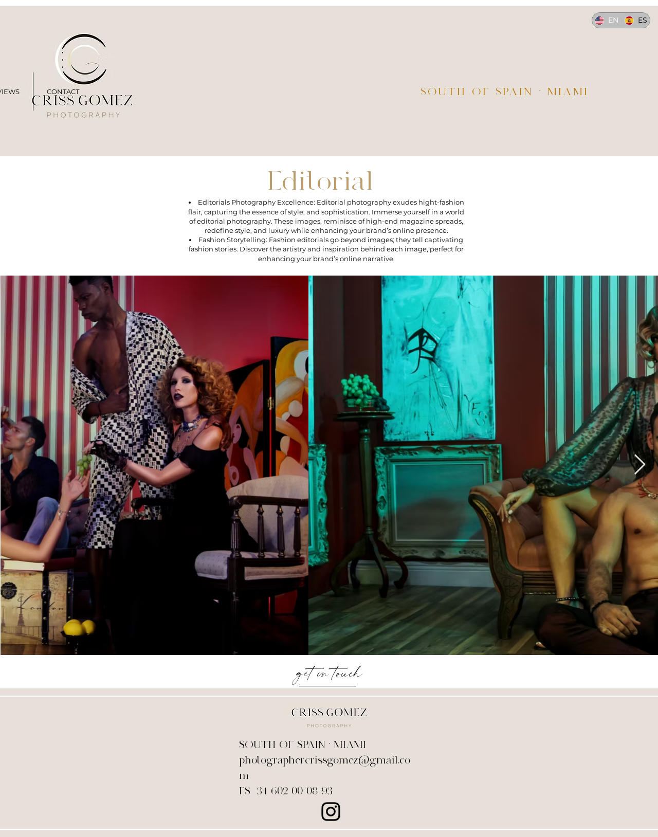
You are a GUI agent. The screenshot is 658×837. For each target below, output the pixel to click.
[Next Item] (639, 465)
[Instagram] (330, 811)
